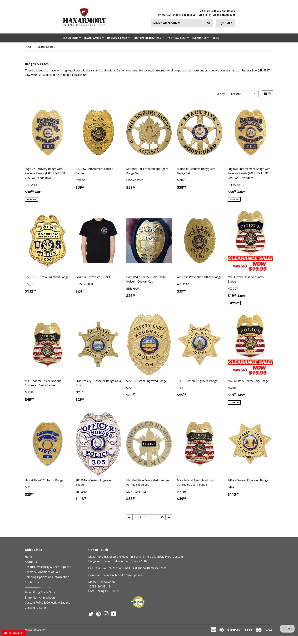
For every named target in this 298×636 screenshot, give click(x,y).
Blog (215, 38)
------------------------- (38, 587)
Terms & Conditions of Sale (42, 572)
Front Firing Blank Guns (40, 592)
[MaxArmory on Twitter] (90, 615)
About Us (31, 562)
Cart (228, 23)
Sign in (203, 14)
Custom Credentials (147, 38)
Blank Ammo (93, 38)
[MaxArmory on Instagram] (106, 615)
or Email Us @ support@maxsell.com (142, 568)
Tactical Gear (177, 38)
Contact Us (188, 14)
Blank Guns (71, 38)
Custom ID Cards (36, 608)
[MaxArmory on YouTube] (114, 615)
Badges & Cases (117, 38)
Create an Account (223, 14)
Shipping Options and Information (47, 577)
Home (28, 46)
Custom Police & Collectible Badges (47, 602)
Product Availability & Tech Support (48, 567)
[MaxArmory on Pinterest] (98, 615)
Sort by (221, 93)
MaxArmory (39, 629)
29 (162, 517)
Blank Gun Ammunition (40, 597)
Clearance (199, 38)
